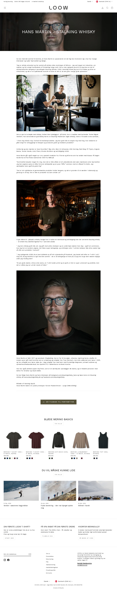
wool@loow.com (82, 565)
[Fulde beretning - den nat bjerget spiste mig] (58, 491)
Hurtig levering (8, 1)
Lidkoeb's (31, 239)
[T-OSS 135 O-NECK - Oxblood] (15, 458)
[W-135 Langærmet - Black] (72, 458)
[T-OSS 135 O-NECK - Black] (5, 458)
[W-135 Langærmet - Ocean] (74, 458)
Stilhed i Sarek (84, 505)
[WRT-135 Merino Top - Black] (94, 458)
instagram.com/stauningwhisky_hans (64, 375)
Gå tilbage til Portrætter (59, 402)
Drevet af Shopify (58, 588)
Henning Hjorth (29, 383)
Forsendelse (49, 556)
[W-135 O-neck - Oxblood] (32, 458)
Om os (48, 553)
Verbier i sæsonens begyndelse (16, 505)
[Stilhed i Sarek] (95, 491)
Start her (9, 538)
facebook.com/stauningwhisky (53, 377)
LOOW (35, 386)
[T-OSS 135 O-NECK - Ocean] (7, 458)
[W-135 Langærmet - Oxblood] (82, 458)
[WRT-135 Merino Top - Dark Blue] (97, 458)
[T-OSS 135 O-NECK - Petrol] (17, 458)
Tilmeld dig (47, 536)
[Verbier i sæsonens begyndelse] (21, 491)
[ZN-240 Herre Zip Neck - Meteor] (52, 458)
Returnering (49, 559)
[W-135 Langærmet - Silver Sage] (79, 458)
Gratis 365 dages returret (22, 1)
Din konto (49, 573)
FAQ (47, 562)
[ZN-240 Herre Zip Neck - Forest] (49, 458)
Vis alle (58, 423)
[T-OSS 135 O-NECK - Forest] (10, 458)
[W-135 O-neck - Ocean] (30, 458)
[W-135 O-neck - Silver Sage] (34, 458)
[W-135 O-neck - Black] (27, 458)
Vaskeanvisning (50, 564)
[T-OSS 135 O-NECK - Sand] (12, 458)
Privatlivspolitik (50, 570)
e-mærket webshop (38, 1)
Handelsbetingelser (52, 567)
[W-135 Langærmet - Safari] (77, 458)
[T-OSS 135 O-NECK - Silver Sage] (20, 458)
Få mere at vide (86, 538)
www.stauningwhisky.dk (32, 377)
